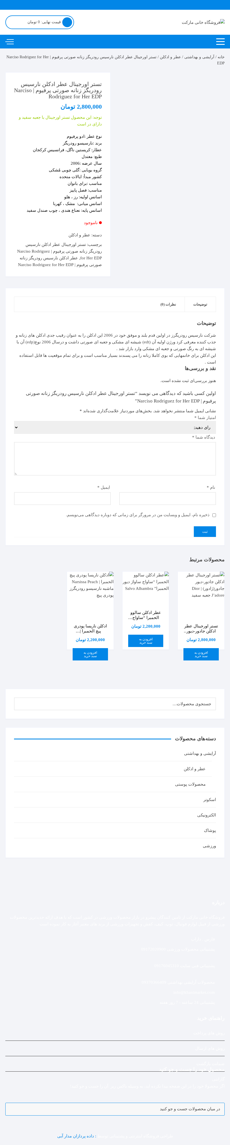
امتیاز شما (205, 417)
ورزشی (209, 846)
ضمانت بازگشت (210, 1064)
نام (211, 487)
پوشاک (210, 830)
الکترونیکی (206, 815)
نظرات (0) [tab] (168, 304)
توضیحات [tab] (200, 304)
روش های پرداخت (209, 1033)
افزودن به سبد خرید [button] (201, 654)
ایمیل (103, 487)
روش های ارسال (210, 1048)
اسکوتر (209, 799)
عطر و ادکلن (170, 57)
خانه (221, 57)
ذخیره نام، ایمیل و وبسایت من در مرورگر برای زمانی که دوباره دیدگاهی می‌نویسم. (138, 515)
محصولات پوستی (190, 784)
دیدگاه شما (203, 437)
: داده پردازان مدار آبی (77, 1136)
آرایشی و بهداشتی (199, 57)
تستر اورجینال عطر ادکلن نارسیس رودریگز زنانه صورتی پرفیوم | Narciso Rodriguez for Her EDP (59, 251)
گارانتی (218, 1079)
